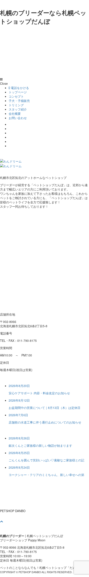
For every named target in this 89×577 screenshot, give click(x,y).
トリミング (16, 105)
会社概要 (15, 113)
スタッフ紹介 (18, 109)
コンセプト (16, 96)
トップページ (18, 92)
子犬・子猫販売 (19, 100)
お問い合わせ (18, 118)
